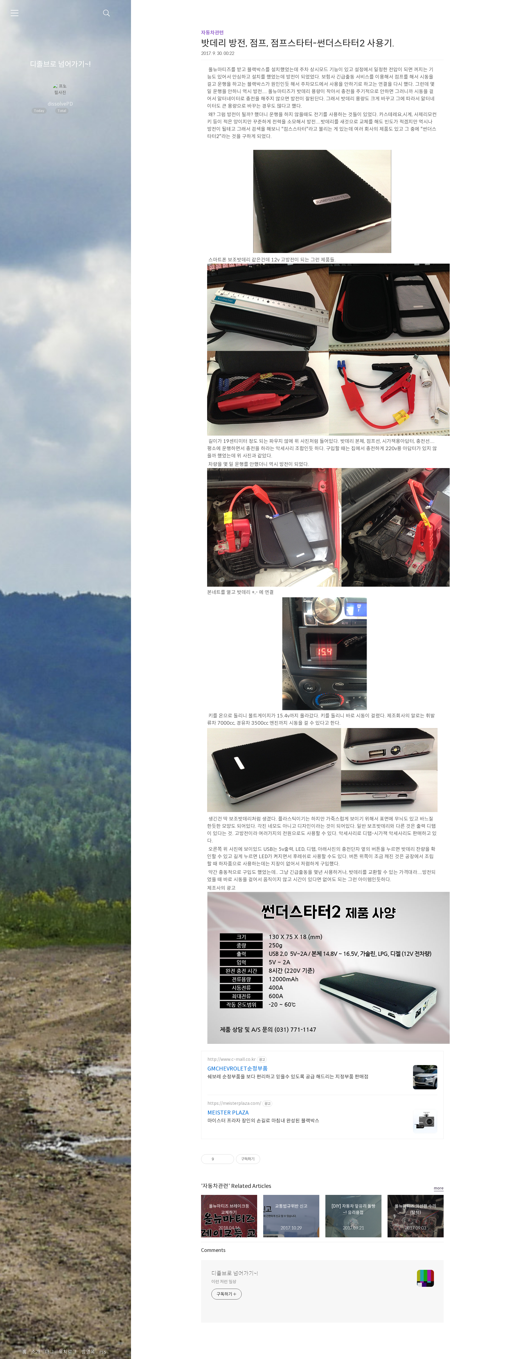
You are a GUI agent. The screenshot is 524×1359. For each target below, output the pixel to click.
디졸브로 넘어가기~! (60, 64)
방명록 (88, 1352)
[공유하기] (219, 1159)
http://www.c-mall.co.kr (231, 1059)
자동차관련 (212, 32)
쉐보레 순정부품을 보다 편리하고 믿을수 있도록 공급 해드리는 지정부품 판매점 (287, 1077)
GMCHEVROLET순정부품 (237, 1068)
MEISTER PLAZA (228, 1112)
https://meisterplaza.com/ (234, 1103)
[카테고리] (14, 13)
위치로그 (68, 1352)
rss (102, 1352)
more (439, 1188)
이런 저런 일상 (224, 1281)
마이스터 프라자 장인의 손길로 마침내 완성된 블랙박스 (263, 1121)
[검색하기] (106, 13)
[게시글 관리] (227, 1159)
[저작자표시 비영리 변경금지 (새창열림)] (435, 1159)
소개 (35, 1352)
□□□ (83, 110)
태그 (49, 1352)
